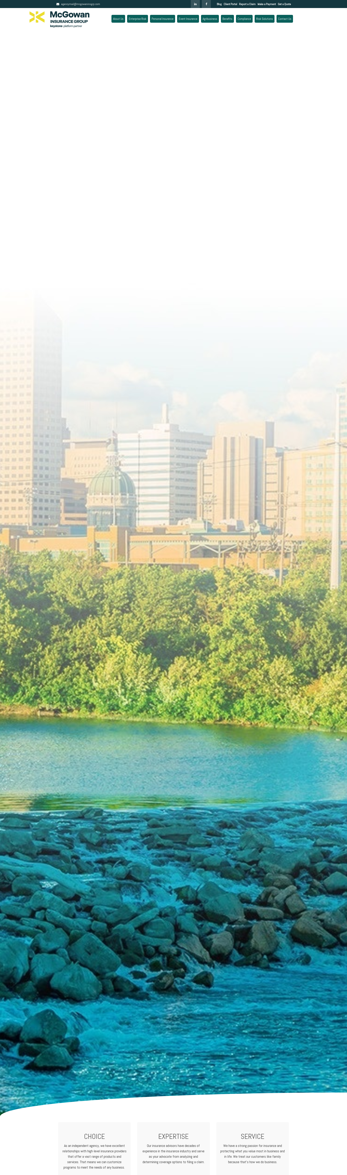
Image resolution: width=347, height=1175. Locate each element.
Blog (219, 4)
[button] (118, 19)
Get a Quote (284, 4)
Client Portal (230, 4)
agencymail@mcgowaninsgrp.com (80, 4)
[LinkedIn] (195, 4)
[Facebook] (206, 4)
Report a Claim (247, 4)
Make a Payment (267, 4)
